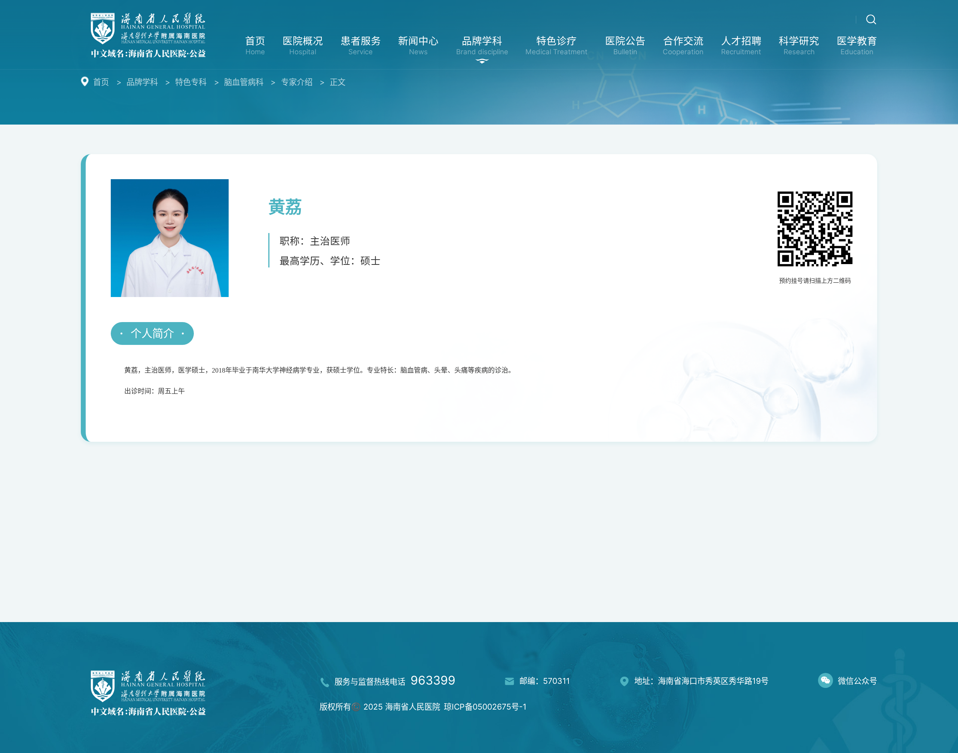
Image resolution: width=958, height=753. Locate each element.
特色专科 (191, 82)
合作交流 (683, 45)
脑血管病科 (243, 82)
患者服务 (361, 45)
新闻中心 (418, 45)
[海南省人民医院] (148, 34)
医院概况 (303, 45)
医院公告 (625, 45)
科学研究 (799, 45)
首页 (255, 45)
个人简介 (152, 333)
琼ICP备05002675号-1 (485, 706)
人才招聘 (741, 45)
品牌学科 (482, 45)
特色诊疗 (556, 45)
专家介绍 (296, 82)
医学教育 (857, 45)
